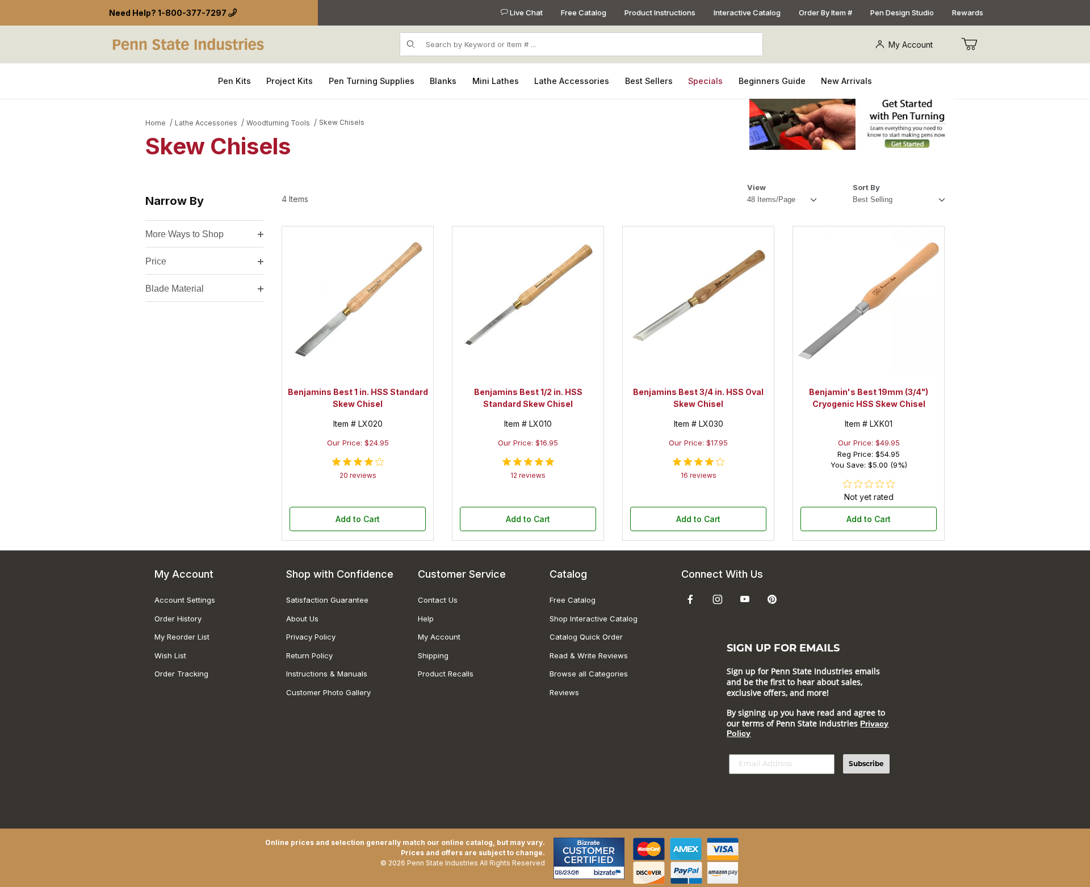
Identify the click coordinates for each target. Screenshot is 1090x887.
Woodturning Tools (278, 123)
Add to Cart (358, 519)
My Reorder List (181, 636)
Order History (178, 618)
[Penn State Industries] (189, 43)
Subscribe (866, 763)
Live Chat (525, 12)
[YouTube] (745, 599)
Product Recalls (445, 673)
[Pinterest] (771, 599)
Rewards (967, 12)
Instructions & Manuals (326, 673)
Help (426, 618)
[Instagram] (717, 599)
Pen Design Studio (902, 12)
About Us (302, 618)
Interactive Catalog (747, 12)
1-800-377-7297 (192, 13)
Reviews (564, 692)
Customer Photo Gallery (328, 692)
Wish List (170, 655)
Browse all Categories (589, 673)
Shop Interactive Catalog (594, 618)
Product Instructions (659, 12)
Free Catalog (583, 12)
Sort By (866, 187)
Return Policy (309, 655)
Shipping (433, 655)
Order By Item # (825, 12)
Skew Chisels (341, 122)
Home (155, 123)
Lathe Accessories (206, 123)
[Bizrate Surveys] (608, 872)
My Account (910, 44)
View (756, 187)
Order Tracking (181, 673)
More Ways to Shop (184, 234)
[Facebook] (690, 599)
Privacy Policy (311, 636)
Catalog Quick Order (586, 636)
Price (155, 261)
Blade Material (174, 288)
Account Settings (184, 599)
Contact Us (438, 599)
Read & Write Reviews (589, 655)
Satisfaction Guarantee (327, 599)
